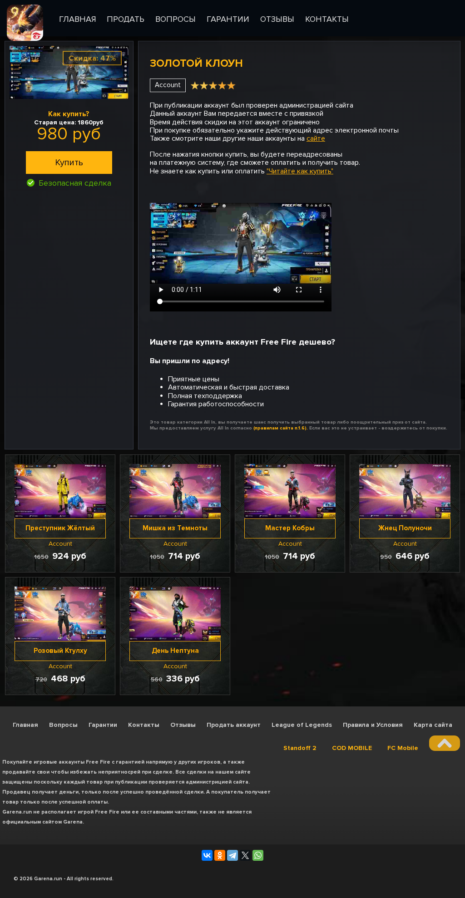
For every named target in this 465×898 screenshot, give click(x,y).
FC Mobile (402, 748)
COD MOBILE (352, 748)
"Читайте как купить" (300, 171)
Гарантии (103, 725)
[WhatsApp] (257, 855)
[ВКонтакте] (207, 855)
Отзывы (183, 725)
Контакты (143, 725)
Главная (25, 725)
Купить (69, 162)
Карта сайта (433, 725)
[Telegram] (232, 855)
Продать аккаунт (234, 725)
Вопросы (63, 725)
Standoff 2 (300, 748)
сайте (316, 138)
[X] (245, 855)
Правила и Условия (373, 725)
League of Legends (302, 725)
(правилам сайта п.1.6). (280, 428)
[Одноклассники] (219, 855)
